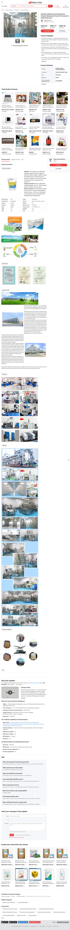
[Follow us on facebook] (58, 922)
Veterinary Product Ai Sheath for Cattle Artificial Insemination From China (7, 149)
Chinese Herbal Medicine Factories (9, 912)
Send (12, 835)
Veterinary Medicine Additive (8, 915)
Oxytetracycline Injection (38, 724)
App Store (5, 922)
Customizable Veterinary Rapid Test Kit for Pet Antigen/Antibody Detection (35, 106)
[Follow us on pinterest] (66, 922)
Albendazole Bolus (7, 725)
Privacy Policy (56, 926)
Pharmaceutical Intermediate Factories (28, 909)
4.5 (55, 161)
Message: (7, 823)
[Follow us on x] (60, 922)
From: (7, 816)
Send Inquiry (47, 31)
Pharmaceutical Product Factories (9, 909)
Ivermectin (22, 722)
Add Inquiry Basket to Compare (20, 45)
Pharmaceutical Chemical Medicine (27, 912)
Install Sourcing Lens (35, 922)
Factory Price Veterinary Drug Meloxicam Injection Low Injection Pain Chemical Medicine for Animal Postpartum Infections (62, 106)
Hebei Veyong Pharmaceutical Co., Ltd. (48, 20)
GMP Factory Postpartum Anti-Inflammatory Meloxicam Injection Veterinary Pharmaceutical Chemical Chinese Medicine (21, 149)
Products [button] (14, 6)
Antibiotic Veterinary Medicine (8, 902)
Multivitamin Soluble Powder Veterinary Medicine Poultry (35, 149)
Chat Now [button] (63, 31)
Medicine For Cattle (21, 915)
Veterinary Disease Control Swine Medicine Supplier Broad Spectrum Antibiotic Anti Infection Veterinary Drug (61, 149)
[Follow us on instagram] (62, 922)
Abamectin (14, 725)
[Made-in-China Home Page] (35, 2)
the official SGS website (33, 683)
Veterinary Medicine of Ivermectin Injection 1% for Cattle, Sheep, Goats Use (20, 106)
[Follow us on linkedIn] (68, 922)
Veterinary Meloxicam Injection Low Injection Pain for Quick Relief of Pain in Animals (48, 106)
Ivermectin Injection (27, 724)
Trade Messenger (23, 922)
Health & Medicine (9, 10)
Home (2, 10)
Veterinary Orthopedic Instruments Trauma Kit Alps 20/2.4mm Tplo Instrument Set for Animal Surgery (8, 106)
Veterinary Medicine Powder (59, 912)
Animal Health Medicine (23, 902)
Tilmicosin (19, 725)
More (2, 918)
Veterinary (16, 10)
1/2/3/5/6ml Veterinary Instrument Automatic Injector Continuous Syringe (62, 127)
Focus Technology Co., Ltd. (25, 926)
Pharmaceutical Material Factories (46, 909)
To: (8, 820)
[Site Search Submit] (50, 6)
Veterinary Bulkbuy (32, 915)
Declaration (49, 926)
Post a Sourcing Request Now (17, 837)
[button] (2, 2)
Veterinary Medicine (24, 10)
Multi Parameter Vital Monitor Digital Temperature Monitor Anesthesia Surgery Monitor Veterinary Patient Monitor (8, 127)
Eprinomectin (28, 722)
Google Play (13, 922)
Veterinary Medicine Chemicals (43, 912)
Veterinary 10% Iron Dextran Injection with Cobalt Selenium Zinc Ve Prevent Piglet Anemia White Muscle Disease (48, 149)
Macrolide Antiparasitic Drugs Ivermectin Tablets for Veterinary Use (48, 127)
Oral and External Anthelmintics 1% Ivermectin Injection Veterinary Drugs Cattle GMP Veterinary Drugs (21, 127)
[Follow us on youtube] (64, 922)
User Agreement (42, 926)
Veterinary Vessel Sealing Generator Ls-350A (34, 127)
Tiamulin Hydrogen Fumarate (16, 724)
